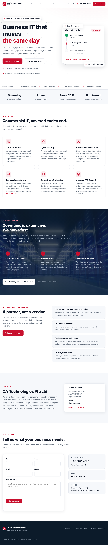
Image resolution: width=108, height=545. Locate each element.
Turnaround (44, 4)
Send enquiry (14, 501)
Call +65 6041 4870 (34, 61)
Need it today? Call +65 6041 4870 (19, 282)
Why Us (55, 4)
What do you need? (13, 479)
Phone (36, 469)
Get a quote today (12, 61)
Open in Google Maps (76, 407)
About (63, 4)
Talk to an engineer (13, 333)
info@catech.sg (74, 403)
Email (8, 469)
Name (8, 459)
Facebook (101, 529)
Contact (71, 4)
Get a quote (99, 4)
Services (34, 4)
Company (37, 459)
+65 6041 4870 (85, 4)
